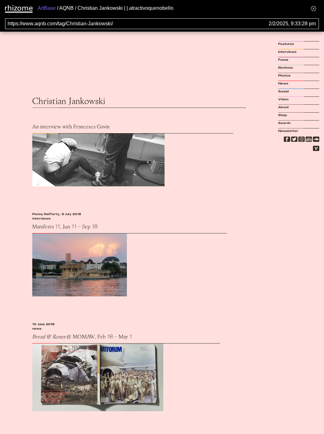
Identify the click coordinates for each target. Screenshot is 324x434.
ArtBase (47, 8)
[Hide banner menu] (313, 8)
